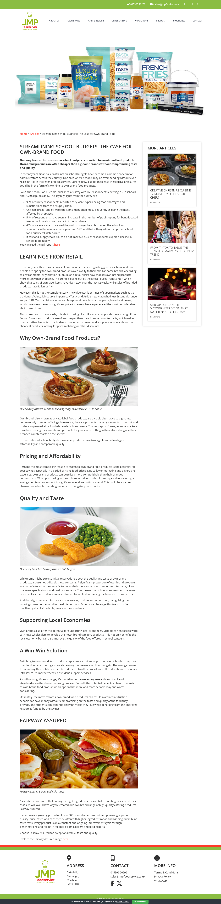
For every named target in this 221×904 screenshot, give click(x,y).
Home (23, 134)
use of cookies (122, 901)
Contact (197, 20)
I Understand (140, 901)
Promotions (141, 20)
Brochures (178, 20)
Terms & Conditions (166, 872)
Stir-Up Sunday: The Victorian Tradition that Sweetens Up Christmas (169, 308)
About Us (54, 20)
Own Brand (74, 20)
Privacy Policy (162, 876)
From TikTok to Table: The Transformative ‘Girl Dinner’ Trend (172, 251)
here (57, 244)
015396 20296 (118, 872)
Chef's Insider (96, 20)
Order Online (119, 20)
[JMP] (30, 30)
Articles (34, 134)
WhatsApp (160, 880)
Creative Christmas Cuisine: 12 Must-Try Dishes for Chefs (170, 193)
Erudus (160, 20)
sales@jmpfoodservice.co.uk (127, 876)
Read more (155, 202)
